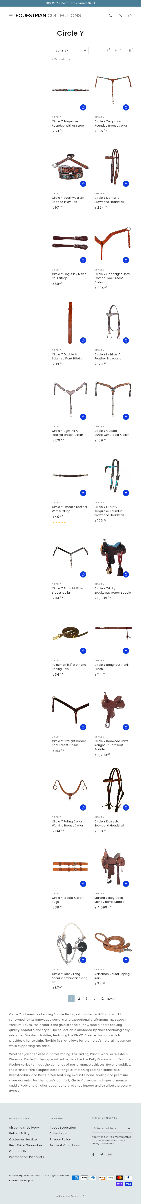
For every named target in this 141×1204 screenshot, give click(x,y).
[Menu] (11, 16)
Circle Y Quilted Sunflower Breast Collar (112, 433)
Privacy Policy (60, 1139)
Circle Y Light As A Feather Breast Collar (67, 433)
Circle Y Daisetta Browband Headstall (109, 823)
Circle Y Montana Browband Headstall (109, 200)
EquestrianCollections (32, 1175)
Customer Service (23, 1139)
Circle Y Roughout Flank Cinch (112, 667)
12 (102, 999)
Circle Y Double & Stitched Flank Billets (67, 356)
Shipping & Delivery (24, 1127)
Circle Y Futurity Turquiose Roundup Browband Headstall (109, 511)
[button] (110, 16)
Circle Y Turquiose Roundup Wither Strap (68, 123)
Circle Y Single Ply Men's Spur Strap (69, 276)
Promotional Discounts (26, 1157)
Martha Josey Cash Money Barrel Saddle (109, 900)
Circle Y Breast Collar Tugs (67, 900)
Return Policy (19, 1133)
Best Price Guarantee (25, 1145)
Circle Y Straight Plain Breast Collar (67, 590)
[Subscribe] (130, 1128)
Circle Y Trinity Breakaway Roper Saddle (113, 590)
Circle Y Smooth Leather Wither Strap (69, 509)
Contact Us (18, 1151)
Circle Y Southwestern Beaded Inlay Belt (68, 200)
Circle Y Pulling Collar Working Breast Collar (67, 823)
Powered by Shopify (21, 1180)
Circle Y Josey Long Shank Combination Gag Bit (70, 978)
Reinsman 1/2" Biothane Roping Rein (69, 667)
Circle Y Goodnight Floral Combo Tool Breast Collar (112, 278)
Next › (111, 999)
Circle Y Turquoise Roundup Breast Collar (111, 123)
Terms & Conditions (65, 1145)
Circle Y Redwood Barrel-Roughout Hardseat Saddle (113, 745)
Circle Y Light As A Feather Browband (108, 356)
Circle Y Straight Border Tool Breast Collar (69, 743)
